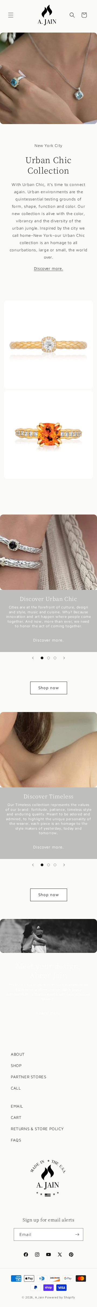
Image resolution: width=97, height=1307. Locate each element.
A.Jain (39, 1297)
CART (16, 1117)
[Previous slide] (33, 658)
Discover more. (48, 640)
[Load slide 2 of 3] (48, 658)
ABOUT (18, 1054)
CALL (16, 1088)
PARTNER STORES (28, 1077)
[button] (11, 15)
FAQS (16, 1140)
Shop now (48, 687)
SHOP (16, 1065)
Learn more (48, 1013)
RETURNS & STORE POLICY (37, 1128)
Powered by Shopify (60, 1297)
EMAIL (17, 1106)
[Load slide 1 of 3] (42, 658)
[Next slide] (64, 658)
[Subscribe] (77, 1234)
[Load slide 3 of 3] (55, 658)
